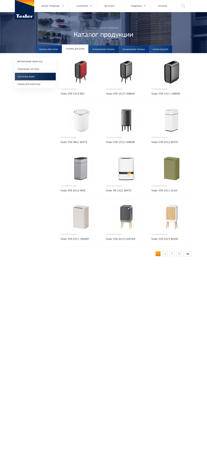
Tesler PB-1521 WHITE (118, 190)
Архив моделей (160, 49)
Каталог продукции (50, 6)
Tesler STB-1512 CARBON (120, 142)
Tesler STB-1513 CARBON (120, 93)
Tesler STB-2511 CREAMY (74, 238)
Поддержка (136, 6)
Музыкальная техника (134, 49)
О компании (82, 6)
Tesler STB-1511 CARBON (165, 93)
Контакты (162, 6)
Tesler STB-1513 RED (72, 93)
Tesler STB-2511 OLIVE (164, 190)
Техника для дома (75, 49)
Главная (92, 28)
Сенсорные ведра (26, 76)
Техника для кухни (48, 49)
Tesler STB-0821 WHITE (73, 142)
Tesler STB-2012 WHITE (164, 142)
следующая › (187, 253)
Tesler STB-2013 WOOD (164, 238)
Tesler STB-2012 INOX (72, 190)
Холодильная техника (103, 49)
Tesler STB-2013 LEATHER (120, 238)
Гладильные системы (28, 69)
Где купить (109, 6)
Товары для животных (28, 84)
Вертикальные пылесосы (29, 61)
